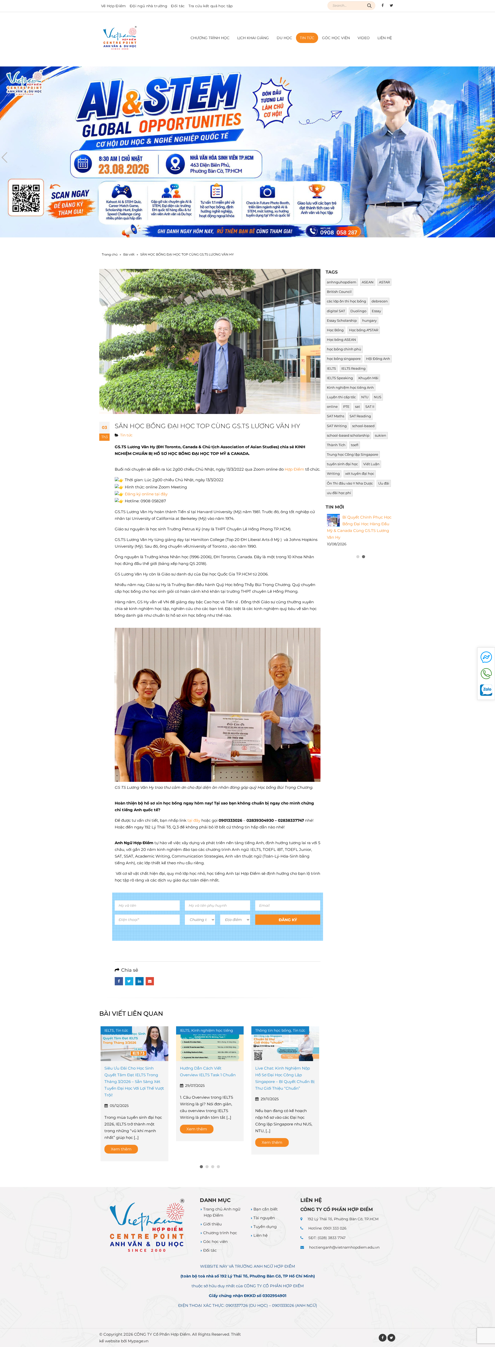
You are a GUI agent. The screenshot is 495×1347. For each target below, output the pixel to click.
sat (357, 407)
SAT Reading (360, 416)
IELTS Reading (353, 368)
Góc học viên (336, 38)
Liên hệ (384, 38)
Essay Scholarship (342, 321)
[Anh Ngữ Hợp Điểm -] (120, 38)
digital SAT (336, 311)
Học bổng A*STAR (363, 330)
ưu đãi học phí (339, 493)
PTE (346, 407)
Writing (333, 474)
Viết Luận (371, 464)
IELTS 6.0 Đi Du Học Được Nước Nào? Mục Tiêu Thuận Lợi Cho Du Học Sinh (359, 600)
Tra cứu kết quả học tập (210, 6)
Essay (376, 311)
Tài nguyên (264, 1211)
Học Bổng (335, 330)
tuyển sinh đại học (342, 464)
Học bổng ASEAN (341, 340)
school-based (363, 426)
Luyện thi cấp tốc (341, 397)
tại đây (194, 820)
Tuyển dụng (265, 1219)
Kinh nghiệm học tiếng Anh (350, 387)
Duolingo (358, 311)
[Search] (369, 5)
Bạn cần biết (265, 1202)
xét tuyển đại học (359, 474)
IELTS (331, 368)
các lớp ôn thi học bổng (346, 301)
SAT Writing (337, 426)
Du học (284, 38)
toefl (354, 445)
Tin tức (307, 38)
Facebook (119, 981)
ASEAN (368, 282)
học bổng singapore (344, 359)
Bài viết (129, 254)
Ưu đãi (383, 483)
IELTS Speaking (340, 378)
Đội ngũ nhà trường (148, 6)
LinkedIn (139, 981)
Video (364, 38)
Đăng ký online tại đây (146, 494)
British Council (339, 292)
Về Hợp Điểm (113, 6)
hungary (369, 321)
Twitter (129, 981)
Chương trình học (220, 1226)
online (332, 407)
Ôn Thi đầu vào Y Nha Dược (350, 483)
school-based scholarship (348, 435)
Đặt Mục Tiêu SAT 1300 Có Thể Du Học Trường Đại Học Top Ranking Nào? (359, 565)
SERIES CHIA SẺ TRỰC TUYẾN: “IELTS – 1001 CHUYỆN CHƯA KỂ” (284, 1075)
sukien (380, 435)
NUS (377, 397)
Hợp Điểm (294, 469)
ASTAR (384, 282)
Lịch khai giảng (253, 38)
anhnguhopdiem (341, 282)
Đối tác (178, 6)
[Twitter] (391, 5)
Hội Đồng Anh (378, 359)
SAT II (369, 407)
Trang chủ (110, 254)
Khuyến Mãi (368, 378)
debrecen (380, 301)
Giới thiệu (212, 1217)
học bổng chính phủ (344, 349)
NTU (364, 397)
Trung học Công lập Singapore (352, 454)
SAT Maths (335, 416)
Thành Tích (336, 445)
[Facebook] (382, 5)
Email (150, 981)
